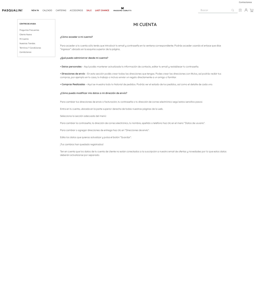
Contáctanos (25, 52)
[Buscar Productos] (233, 10)
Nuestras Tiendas (27, 43)
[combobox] (217, 10)
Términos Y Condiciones (30, 48)
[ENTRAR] (245, 10)
